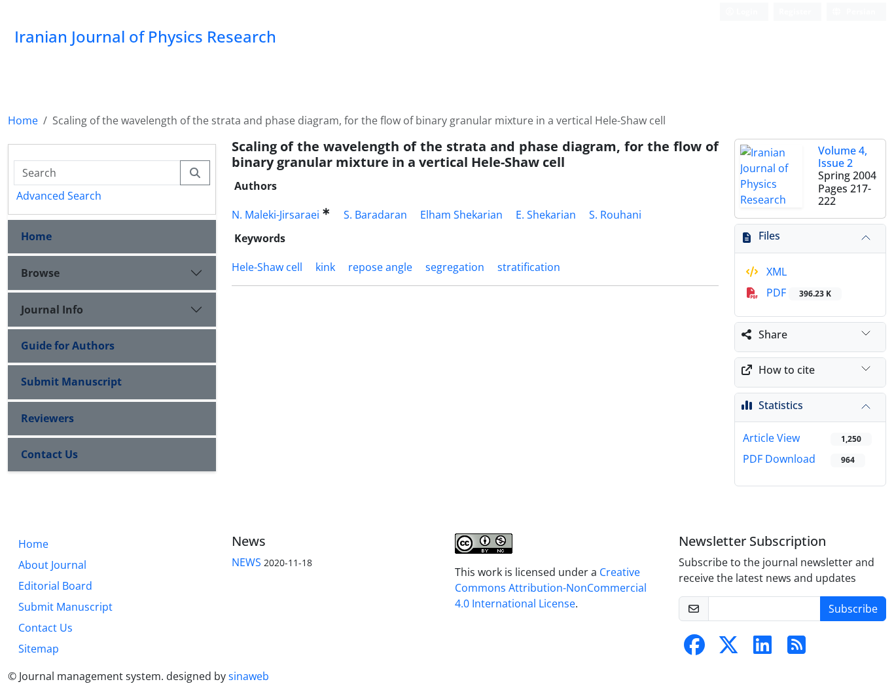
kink (325, 267)
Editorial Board (55, 586)
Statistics (781, 405)
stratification (528, 267)
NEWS (246, 562)
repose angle (380, 267)
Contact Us (49, 454)
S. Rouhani (615, 214)
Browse (40, 273)
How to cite (787, 370)
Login (746, 11)
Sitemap (38, 648)
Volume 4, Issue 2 (842, 156)
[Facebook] (694, 648)
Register (795, 11)
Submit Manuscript (71, 381)
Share (773, 334)
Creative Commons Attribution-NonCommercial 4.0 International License (551, 588)
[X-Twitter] (728, 648)
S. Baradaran (375, 214)
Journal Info (52, 309)
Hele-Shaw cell (267, 267)
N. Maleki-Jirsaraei (275, 214)
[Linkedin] (762, 648)
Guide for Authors (68, 345)
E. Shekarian (546, 214)
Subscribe (853, 609)
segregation (454, 267)
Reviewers (47, 418)
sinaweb (248, 676)
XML (775, 271)
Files (769, 235)
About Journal (52, 565)
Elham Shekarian (461, 214)
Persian (860, 11)
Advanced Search (58, 196)
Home (23, 120)
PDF (797, 292)
